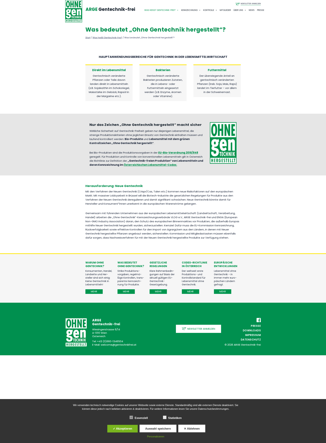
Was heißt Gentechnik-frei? (160, 10)
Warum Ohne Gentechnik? (94, 264)
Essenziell (141, 418)
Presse (260, 10)
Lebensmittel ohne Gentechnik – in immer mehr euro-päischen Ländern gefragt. (225, 277)
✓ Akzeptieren (122, 428)
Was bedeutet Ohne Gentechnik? (130, 264)
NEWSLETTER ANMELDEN (251, 3)
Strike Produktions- (128, 271)
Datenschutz (251, 339)
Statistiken (175, 418)
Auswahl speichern (158, 428)
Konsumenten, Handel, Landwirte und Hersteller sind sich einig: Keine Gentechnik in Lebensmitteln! (98, 277)
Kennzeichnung (189, 10)
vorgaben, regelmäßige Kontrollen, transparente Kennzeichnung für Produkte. (130, 279)
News (252, 10)
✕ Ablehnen (192, 428)
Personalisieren (155, 436)
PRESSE (256, 326)
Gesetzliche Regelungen (158, 264)
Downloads (252, 330)
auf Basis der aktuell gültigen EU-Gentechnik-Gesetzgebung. (162, 279)
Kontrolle (208, 10)
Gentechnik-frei (110, 9)
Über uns (238, 10)
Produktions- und (192, 274)
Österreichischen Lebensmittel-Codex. (150, 165)
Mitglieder (225, 10)
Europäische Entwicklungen (225, 264)
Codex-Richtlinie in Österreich (194, 264)
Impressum (253, 335)
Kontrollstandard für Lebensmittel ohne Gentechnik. (193, 281)
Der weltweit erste (192, 271)
